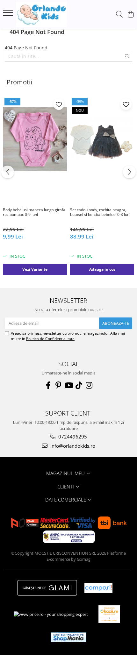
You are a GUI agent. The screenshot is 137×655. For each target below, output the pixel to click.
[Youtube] (68, 385)
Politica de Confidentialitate (50, 338)
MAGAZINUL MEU (66, 473)
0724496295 (72, 436)
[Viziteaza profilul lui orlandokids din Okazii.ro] (109, 614)
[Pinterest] (58, 385)
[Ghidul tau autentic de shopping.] (98, 588)
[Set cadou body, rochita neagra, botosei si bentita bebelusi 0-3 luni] (102, 139)
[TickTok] (79, 385)
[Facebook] (48, 385)
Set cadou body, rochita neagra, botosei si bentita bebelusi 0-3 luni (100, 212)
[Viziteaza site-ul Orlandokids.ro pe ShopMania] (68, 637)
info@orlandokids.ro (72, 446)
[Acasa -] (41, 14)
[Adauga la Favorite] (58, 104)
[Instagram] (89, 385)
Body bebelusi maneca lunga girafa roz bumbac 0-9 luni (34, 212)
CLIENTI (66, 486)
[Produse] (8, 14)
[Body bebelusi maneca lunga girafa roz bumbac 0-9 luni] (35, 139)
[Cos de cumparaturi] (130, 14)
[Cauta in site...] (119, 14)
